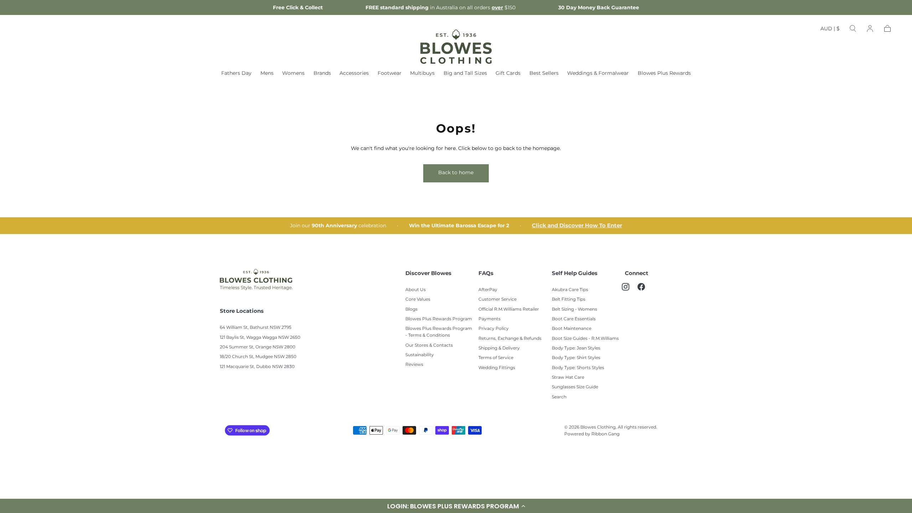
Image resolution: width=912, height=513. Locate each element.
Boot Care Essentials (574, 318)
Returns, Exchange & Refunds (510, 338)
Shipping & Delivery (499, 348)
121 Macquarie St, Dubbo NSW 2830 (257, 366)
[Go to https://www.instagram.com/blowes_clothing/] (629, 290)
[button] (456, 506)
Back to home (455, 172)
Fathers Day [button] (236, 73)
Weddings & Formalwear (598, 73)
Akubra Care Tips (570, 289)
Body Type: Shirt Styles (576, 357)
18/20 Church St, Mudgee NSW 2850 (258, 356)
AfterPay (487, 289)
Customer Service (497, 299)
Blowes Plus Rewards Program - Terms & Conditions (438, 332)
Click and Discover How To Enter (577, 225)
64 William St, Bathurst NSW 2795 (255, 327)
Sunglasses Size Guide (575, 386)
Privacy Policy (493, 328)
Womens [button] (293, 73)
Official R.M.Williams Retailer (508, 309)
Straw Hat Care (568, 377)
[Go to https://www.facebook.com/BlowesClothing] (645, 290)
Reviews (414, 364)
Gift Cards (508, 73)
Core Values (417, 299)
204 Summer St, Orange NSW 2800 (257, 346)
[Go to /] (456, 47)
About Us (415, 289)
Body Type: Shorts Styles (578, 367)
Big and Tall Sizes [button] (465, 73)
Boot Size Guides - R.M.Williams (585, 338)
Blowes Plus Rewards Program (438, 318)
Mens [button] (267, 73)
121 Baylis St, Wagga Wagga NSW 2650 (260, 337)
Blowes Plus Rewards (664, 73)
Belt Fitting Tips (568, 299)
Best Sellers (544, 73)
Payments (489, 318)
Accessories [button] (354, 73)
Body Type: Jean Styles (576, 348)
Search (559, 396)
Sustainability (419, 354)
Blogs (411, 309)
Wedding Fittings (496, 367)
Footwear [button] (389, 73)
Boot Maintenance (571, 328)
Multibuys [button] (422, 73)
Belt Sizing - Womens (574, 309)
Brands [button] (322, 73)
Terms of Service (495, 357)
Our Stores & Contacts (429, 345)
